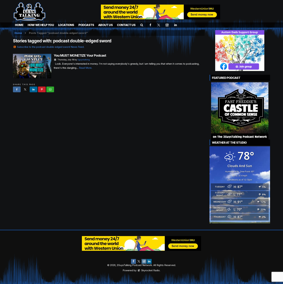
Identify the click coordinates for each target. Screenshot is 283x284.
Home (19, 25)
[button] (142, 25)
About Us (105, 25)
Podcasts (86, 25)
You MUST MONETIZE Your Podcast (80, 55)
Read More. (85, 67)
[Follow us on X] (138, 261)
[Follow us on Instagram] (144, 261)
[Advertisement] (160, 12)
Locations (66, 25)
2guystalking (83, 59)
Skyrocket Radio (150, 270)
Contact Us (126, 25)
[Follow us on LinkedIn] (149, 261)
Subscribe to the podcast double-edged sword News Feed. (50, 46)
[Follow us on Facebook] (133, 261)
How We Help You (41, 25)
